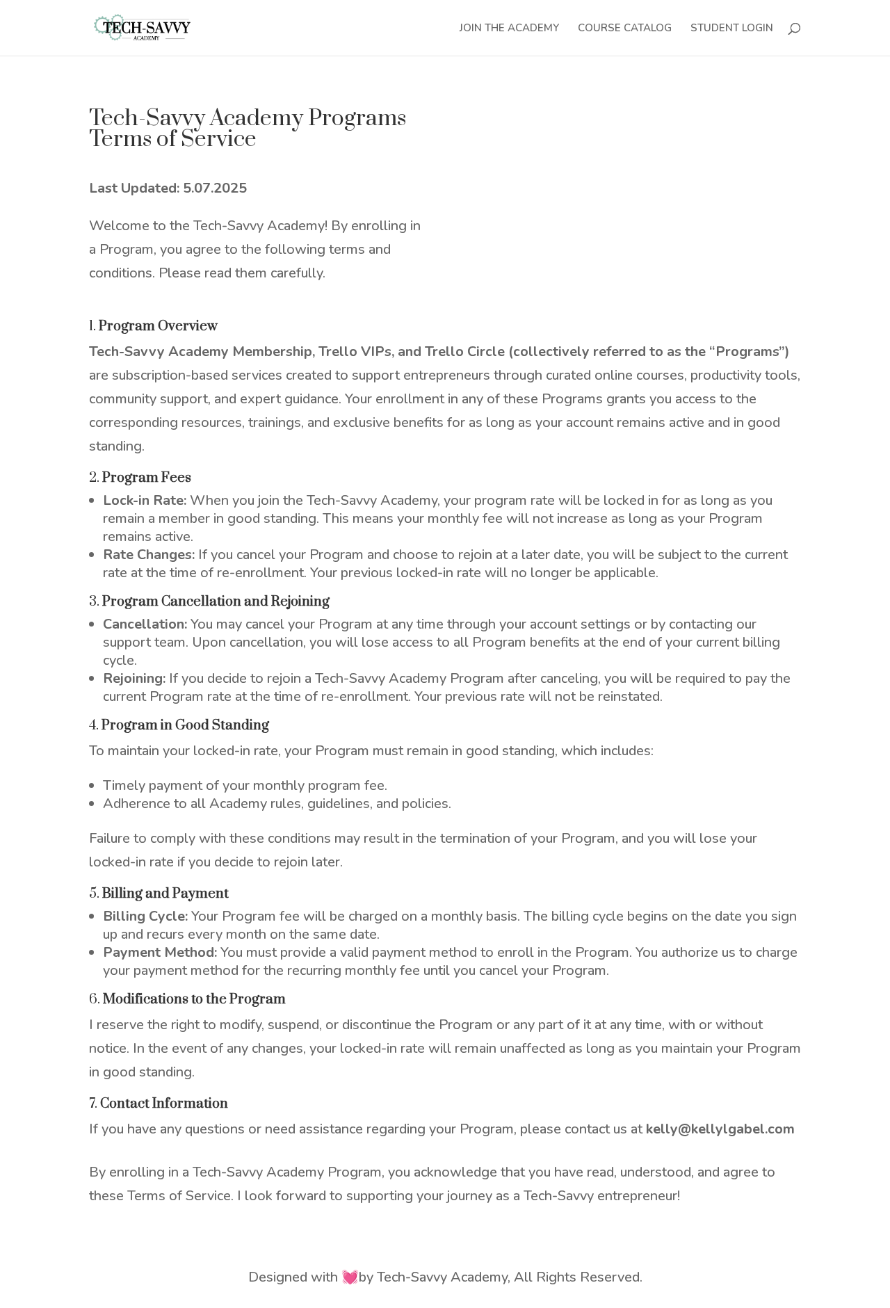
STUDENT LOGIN (731, 29)
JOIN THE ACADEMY (509, 29)
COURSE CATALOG (625, 29)
